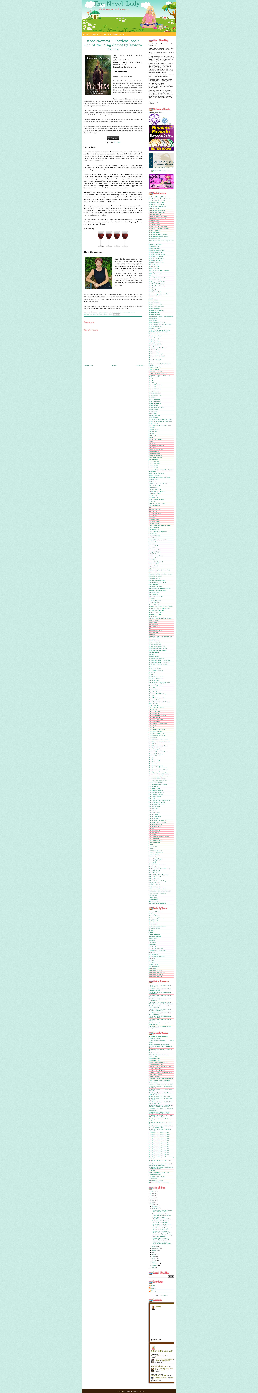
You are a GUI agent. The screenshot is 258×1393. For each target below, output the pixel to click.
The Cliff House (154, 743)
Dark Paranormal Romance (157, 926)
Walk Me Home (154, 867)
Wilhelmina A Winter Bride (158, 889)
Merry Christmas (154, 1076)
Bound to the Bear (154, 328)
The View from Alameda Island (159, 836)
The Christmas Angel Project (158, 739)
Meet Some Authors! (155, 1074)
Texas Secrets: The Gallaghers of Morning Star (159, 702)
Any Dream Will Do (155, 292)
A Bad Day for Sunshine (156, 202)
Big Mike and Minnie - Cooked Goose (161, 316)
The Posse (152, 798)
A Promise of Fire (154, 238)
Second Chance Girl (155, 644)
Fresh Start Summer (155, 457)
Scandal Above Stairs (155, 630)
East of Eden (153, 413)
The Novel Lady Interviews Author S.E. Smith (160, 1020)
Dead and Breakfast (155, 385)
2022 (152, 1193)
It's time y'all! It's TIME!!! (157, 1070)
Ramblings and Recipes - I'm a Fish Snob (160, 1123)
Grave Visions (153, 467)
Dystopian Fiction (154, 928)
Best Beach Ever (154, 312)
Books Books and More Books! (158, 1036)
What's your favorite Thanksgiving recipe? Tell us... (162, 1218)
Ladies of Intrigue (154, 521)
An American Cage (155, 280)
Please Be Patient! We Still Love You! (161, 1084)
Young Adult (153, 968)
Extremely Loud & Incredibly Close (160, 425)
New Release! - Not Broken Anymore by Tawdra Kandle (161, 1214)
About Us (96, 34)
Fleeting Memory (154, 453)
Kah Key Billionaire (155, 513)
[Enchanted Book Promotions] (161, 171)
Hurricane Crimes (154, 493)
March (154, 1261)
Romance (152, 952)
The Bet (151, 727)
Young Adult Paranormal (157, 972)
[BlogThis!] (116, 314)
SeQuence (152, 634)
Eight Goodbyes (153, 417)
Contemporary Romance (156, 918)
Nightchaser (153, 572)
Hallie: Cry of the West (156, 473)
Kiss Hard (152, 517)
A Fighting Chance (155, 224)
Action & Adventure (155, 912)
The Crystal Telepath (155, 748)
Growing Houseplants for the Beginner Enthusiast (161, 470)
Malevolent (152, 544)
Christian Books (154, 916)
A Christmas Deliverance (157, 210)
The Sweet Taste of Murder (157, 822)
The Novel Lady (117, 3)
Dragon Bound (153, 405)
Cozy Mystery (153, 920)
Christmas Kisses (154, 352)
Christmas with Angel (156, 354)
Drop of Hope (153, 411)
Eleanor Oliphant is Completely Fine (160, 419)
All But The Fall (154, 268)
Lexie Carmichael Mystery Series (160, 525)
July (153, 1252)
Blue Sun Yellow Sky (155, 326)
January (154, 1265)
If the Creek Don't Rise (156, 499)
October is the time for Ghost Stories (161, 1078)
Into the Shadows (154, 505)
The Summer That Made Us (157, 820)
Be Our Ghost (153, 300)
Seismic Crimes (154, 652)
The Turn (151, 828)
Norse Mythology (154, 578)
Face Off (151, 427)
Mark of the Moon (155, 546)
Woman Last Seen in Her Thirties (160, 891)
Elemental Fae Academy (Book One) (160, 421)
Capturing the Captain (156, 342)
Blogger (165, 1295)
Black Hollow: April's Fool (157, 322)
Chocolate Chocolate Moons (157, 348)
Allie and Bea (153, 276)
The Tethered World (155, 826)
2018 (152, 1202)
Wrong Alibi (153, 897)
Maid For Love (153, 541)
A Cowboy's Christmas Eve (157, 218)
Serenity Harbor (154, 656)
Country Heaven (154, 369)
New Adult (152, 944)
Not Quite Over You (155, 586)
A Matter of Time (154, 232)
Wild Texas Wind (154, 885)
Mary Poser (153, 548)
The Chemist (153, 737)
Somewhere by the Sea (156, 676)
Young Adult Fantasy (155, 970)
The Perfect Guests (155, 796)
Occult (133, 312)
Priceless (152, 598)
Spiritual (151, 960)
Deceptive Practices (155, 395)
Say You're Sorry (154, 626)
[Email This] (114, 314)
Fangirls (151, 433)
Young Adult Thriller (155, 976)
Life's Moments (154, 527)
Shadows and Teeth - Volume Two (159, 662)
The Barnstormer (154, 717)
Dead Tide (152, 381)
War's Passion (153, 873)
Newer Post (88, 366)
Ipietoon (141, 1391)
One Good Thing (154, 592)
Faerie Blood (153, 431)
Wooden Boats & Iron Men (157, 893)
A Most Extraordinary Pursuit (158, 236)
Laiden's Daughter (154, 523)
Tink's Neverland (154, 842)
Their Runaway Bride (155, 840)
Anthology (152, 914)
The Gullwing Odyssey (156, 766)
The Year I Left (154, 838)
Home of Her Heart (155, 485)
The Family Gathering (155, 754)
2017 (152, 1204)
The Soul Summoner (155, 816)
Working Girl (153, 895)
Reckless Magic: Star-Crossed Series (161, 606)
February (154, 1263)
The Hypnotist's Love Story (157, 772)
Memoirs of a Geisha (155, 550)
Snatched (152, 672)
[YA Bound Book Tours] (161, 188)
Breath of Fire (153, 333)
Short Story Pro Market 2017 (158, 664)
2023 (152, 1191)
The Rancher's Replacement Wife (159, 800)
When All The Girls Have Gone (159, 875)
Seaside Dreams (154, 640)
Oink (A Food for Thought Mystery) (160, 588)
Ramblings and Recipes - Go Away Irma (160, 1119)
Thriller (151, 962)
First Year (152, 447)
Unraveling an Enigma (156, 858)
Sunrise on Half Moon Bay (157, 694)
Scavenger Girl (153, 632)
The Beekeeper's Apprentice (158, 723)
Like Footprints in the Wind (158, 531)
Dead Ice (151, 379)
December (155, 1206)
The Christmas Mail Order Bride (159, 741)
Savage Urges (153, 622)
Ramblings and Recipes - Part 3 (159, 1142)
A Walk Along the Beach (157, 254)
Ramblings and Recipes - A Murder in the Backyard (161, 1109)
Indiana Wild (153, 501)
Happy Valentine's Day (156, 1064)
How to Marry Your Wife (157, 491)
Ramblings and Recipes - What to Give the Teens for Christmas (161, 1164)
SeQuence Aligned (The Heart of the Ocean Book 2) (160, 637)
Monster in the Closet (156, 556)
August (154, 1250)
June (153, 1254)
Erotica (151, 930)
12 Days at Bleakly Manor (157, 197)
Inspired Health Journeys (157, 503)
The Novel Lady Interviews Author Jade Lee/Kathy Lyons (160, 1010)
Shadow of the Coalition (156, 658)
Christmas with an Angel (157, 356)
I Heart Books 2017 (155, 1068)
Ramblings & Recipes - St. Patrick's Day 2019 (160, 1099)
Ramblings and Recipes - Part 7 (159, 1151)
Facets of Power (154, 429)
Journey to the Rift (155, 509)
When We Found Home (156, 877)
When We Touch (154, 879)
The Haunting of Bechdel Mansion (159, 768)
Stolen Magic (153, 688)
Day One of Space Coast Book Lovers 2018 (161, 1046)
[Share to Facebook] (119, 314)
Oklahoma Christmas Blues (157, 590)
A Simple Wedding (155, 248)
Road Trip (152, 1170)
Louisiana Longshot (155, 535)
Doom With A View (155, 401)
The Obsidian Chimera (156, 790)
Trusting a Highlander (156, 852)
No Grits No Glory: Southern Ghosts (160, 574)
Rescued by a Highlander (156, 610)
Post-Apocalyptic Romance (157, 950)
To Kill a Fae (153, 846)
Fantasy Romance (154, 934)
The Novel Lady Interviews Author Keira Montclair (160, 1013)
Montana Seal (153, 558)
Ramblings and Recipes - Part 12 (159, 1138)
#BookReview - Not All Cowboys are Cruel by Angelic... (162, 1210)
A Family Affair (154, 222)
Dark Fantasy (153, 924)
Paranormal (152, 946)
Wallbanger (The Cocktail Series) (159, 869)
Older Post (140, 366)
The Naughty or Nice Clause (158, 784)
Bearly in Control (154, 302)
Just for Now (153, 511)
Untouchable (152, 863)
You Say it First (154, 901)
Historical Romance (155, 936)
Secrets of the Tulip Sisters (157, 650)
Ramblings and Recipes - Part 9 (159, 1155)
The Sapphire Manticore (156, 804)
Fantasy (151, 932)
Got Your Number (154, 463)
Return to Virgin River (156, 612)
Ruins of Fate (153, 616)
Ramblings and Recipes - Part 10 (159, 1134)
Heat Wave (152, 481)
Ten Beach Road (154, 700)
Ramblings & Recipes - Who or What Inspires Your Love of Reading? (161, 1105)
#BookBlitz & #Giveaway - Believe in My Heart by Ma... (162, 1232)
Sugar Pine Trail (154, 692)
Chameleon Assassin (155, 344)
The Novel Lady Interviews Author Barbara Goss (160, 996)
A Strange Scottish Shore (157, 250)
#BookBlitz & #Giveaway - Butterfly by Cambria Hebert (161, 1242)
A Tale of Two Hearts (155, 252)
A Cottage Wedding (155, 214)
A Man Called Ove (155, 230)
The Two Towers (154, 832)
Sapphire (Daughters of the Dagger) (160, 618)
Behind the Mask (154, 308)
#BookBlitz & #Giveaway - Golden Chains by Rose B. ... (161, 1239)
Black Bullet (153, 320)
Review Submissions (114, 34)
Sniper (151, 674)
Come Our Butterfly (155, 360)
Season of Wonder (155, 642)
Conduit (151, 362)
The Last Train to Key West (157, 780)
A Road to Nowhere (155, 244)
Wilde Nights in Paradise (157, 887)
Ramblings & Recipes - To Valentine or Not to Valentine (161, 1102)
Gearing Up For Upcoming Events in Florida (160, 1050)
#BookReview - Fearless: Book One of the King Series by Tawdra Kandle (113, 45)
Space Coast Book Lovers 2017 (159, 1172)
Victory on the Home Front (157, 865)
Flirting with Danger (155, 455)
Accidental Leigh (154, 266)
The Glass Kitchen (154, 762)
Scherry (153, 1288)
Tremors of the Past (155, 850)
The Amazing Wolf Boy (156, 713)
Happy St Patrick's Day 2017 (158, 1062)
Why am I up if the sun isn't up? (159, 1182)
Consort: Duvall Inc (155, 367)
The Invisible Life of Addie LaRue (159, 774)
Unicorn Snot (153, 1178)
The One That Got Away (156, 792)
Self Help (152, 958)
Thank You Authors (155, 1174)
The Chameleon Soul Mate (157, 735)
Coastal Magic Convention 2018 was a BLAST (161, 1041)
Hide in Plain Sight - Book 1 (158, 483)
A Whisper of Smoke (155, 260)
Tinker (151, 844)
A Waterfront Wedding (156, 258)
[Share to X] (118, 314)
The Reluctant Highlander (157, 802)
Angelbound (152, 288)
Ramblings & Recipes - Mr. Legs (159, 1096)
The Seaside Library (155, 806)
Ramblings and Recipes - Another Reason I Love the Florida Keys (159, 1112)
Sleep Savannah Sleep (156, 670)
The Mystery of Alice (155, 782)
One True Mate (154, 594)
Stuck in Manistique (155, 690)
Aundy (151, 298)
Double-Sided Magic (155, 403)
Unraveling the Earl (155, 861)
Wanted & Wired (154, 871)
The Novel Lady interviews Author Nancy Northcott (160, 1027)
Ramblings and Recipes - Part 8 (159, 1153)
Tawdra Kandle (98, 314)
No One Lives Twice (155, 576)
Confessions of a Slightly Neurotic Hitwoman (160, 364)
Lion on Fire (153, 533)
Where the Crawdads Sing (157, 881)
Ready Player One (154, 604)
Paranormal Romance (156, 948)
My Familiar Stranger (156, 566)
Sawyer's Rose (153, 624)
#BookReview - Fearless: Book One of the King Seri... (161, 1225)
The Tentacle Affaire (155, 824)
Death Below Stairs (155, 393)
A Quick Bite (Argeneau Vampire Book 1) (161, 241)
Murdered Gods (154, 564)
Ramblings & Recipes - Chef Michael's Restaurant (161, 1086)
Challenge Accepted (155, 1038)
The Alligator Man (155, 711)
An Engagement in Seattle (157, 282)
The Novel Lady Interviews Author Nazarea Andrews (160, 1016)
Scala (150, 628)
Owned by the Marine (156, 596)
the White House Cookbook (157, 903)
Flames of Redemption (156, 449)
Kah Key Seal (153, 515)
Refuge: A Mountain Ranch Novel (159, 608)
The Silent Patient (154, 812)
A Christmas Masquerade (157, 212)
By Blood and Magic (155, 335)
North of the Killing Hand (157, 580)
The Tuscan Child (154, 830)
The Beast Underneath (156, 719)
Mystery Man (153, 568)
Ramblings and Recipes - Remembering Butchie (161, 1157)
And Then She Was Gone (157, 284)
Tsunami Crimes (154, 854)
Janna (153, 1285)
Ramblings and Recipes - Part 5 (159, 1147)
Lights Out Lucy (154, 529)
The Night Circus (154, 788)
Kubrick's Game (154, 519)
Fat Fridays (152, 435)
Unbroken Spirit (154, 856)
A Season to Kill (154, 246)
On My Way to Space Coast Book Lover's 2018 (159, 1081)
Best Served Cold (154, 314)
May (153, 1256)
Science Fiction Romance (157, 956)
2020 (152, 1198)
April (153, 1259)
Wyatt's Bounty (154, 899)
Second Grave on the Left (157, 646)
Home (86, 34)
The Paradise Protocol (156, 794)
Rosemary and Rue (155, 614)
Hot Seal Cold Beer (155, 489)
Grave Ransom (153, 465)
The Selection (153, 808)
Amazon (117, 142)
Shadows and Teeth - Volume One (159, 660)
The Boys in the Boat (155, 731)
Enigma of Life (153, 423)
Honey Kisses (153, 487)
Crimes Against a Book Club (158, 373)
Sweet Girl (152, 696)
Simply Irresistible (155, 668)
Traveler (151, 848)
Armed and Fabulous (155, 296)
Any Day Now (153, 290)
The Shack (152, 810)
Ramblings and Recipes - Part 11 (159, 1136)
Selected (151, 654)
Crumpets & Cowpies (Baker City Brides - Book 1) (159, 376)
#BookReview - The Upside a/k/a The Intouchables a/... (162, 1235)
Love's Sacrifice (154, 537)
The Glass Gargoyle (155, 760)
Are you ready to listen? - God (158, 294)
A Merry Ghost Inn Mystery (158, 234)
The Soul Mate (153, 814)
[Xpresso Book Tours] (161, 167)
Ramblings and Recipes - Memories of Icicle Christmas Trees (161, 1126)
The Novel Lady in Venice (157, 1176)
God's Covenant (154, 461)
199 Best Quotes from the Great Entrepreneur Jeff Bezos (159, 199)
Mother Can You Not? (156, 562)
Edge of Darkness (154, 415)
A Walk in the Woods (156, 256)
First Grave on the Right (156, 445)
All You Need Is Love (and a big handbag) (159, 271)
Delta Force (152, 397)
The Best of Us (153, 725)
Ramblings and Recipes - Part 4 (159, 1145)
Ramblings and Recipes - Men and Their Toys (160, 1129)
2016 (152, 1268)
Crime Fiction (153, 922)
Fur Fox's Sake (153, 459)
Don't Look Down (154, 399)
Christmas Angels (154, 350)
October (154, 1246)
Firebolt (151, 441)
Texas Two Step (154, 705)
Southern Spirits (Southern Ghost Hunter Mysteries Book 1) (159, 683)
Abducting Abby (153, 264)
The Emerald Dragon (155, 750)
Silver (151, 666)
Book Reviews (118, 312)
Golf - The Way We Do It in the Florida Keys (159, 1055)
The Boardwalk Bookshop (157, 729)
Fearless (151, 437)
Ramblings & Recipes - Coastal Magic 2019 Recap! (161, 1090)
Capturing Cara (154, 340)
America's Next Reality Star (158, 278)
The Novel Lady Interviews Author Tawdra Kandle (160, 985)
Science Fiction (153, 954)
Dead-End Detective (155, 389)
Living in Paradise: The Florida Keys (160, 1072)
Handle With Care (154, 475)
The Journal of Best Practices (158, 776)
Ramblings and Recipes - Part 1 (159, 1132)
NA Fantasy (152, 942)
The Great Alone (154, 764)
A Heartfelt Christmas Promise (159, 228)
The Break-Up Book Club (156, 733)
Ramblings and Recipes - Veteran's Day (160, 1161)
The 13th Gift (153, 709)
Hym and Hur (153, 495)
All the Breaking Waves (156, 274)
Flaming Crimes (154, 451)
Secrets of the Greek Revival (158, 648)
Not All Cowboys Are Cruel (157, 582)
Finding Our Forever (155, 439)
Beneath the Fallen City (156, 310)
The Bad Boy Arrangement (157, 715)
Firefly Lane (153, 443)
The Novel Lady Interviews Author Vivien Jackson (160, 1023)
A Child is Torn (154, 208)
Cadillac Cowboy (154, 337)
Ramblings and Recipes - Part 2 (159, 1140)
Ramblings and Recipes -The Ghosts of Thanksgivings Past (161, 1167)
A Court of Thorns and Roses (158, 216)
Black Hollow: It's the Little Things (160, 324)
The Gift (151, 758)
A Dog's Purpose (154, 220)
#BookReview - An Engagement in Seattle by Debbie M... (162, 1228)
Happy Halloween (154, 1058)
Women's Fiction (154, 966)
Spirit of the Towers (155, 686)
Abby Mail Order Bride (156, 262)
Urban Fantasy (153, 964)
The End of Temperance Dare (158, 752)
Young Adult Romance (156, 974)
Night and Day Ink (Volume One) (159, 570)
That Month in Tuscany (156, 707)
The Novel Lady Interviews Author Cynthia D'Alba (160, 999)
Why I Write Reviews (156, 1180)
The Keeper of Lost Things (157, 778)
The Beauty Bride (154, 721)
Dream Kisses (153, 409)
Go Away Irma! (153, 1053)
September (155, 1248)
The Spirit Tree (153, 818)
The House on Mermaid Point (158, 770)
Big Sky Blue (153, 318)
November (155, 1208)
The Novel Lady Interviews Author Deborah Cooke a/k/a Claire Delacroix (161, 1003)
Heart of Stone (153, 479)
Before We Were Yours (156, 306)
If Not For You (153, 497)
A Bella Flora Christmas (156, 204)
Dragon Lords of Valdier (156, 407)
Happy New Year (154, 1060)
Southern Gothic (154, 680)
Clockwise (152, 358)
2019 (152, 1200)
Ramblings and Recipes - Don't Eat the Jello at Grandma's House (161, 1116)
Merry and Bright (154, 552)
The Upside (152, 834)
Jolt (150, 507)
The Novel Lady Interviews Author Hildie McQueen (160, 1006)
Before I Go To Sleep (155, 304)
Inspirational (153, 938)
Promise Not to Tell (155, 600)
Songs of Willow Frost (156, 678)
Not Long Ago (153, 584)
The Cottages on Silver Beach (158, 745)
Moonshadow (153, 560)
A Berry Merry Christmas (157, 206)
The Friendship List (155, 756)
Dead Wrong (153, 383)
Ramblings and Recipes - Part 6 (159, 1149)
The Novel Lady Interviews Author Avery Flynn (160, 992)
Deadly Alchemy (154, 391)
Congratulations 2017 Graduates (159, 1044)
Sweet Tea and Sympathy (157, 698)
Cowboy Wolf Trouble (155, 371)
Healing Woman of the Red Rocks (159, 477)
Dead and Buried (154, 387)
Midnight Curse (154, 554)
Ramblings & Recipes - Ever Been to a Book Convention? (161, 1093)
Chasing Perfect (154, 346)
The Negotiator (153, 786)
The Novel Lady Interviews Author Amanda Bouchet (160, 989)
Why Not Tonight (154, 883)
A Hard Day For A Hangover (158, 226)
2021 (152, 1196)
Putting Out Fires (154, 602)
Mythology (152, 940)
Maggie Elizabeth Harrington (158, 539)
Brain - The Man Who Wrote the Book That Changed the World (159, 331)
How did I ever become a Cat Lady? (160, 1066)
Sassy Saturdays (154, 620)
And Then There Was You (157, 286)
